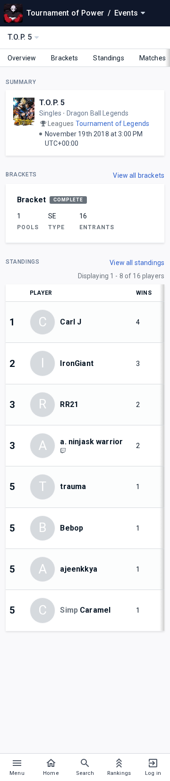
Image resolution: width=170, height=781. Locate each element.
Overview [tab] (22, 58)
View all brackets (138, 175)
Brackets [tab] (64, 58)
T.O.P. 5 (52, 102)
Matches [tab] (152, 58)
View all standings (137, 262)
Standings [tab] (108, 58)
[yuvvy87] (63, 450)
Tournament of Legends (112, 123)
